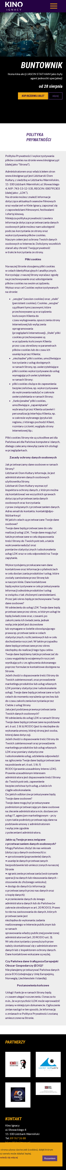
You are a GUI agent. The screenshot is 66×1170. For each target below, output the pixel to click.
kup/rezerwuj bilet (33, 95)
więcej (55, 95)
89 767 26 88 (18, 1138)
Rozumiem (49, 1158)
